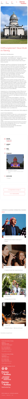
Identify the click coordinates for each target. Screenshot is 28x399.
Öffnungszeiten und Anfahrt (6, 351)
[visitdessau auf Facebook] (6, 368)
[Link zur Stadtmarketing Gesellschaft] (13, 384)
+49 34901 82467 (6, 358)
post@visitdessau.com (8, 349)
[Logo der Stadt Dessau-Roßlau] (23, 3)
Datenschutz (8, 395)
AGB (12, 395)
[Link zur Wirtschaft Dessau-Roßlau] (13, 378)
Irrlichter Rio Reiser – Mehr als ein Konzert (13, 328)
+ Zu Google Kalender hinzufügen (14, 189)
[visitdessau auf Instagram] (3, 368)
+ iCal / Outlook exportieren (14, 193)
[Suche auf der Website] (17, 2)
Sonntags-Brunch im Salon (10, 299)
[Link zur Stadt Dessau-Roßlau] (13, 373)
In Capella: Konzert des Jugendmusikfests (13, 270)
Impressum (3, 395)
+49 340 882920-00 (6, 346)
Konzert (9, 178)
